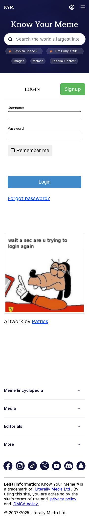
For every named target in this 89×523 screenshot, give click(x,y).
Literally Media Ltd (53, 489)
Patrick (40, 321)
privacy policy (63, 498)
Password (16, 128)
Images (19, 61)
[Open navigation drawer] (83, 8)
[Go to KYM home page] (9, 7)
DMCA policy (26, 503)
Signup (73, 89)
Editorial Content (64, 61)
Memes (38, 61)
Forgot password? (29, 198)
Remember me (32, 150)
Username (16, 108)
